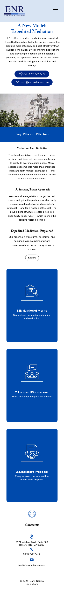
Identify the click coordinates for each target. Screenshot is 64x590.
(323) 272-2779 (31, 554)
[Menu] (55, 11)
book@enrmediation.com (31, 565)
